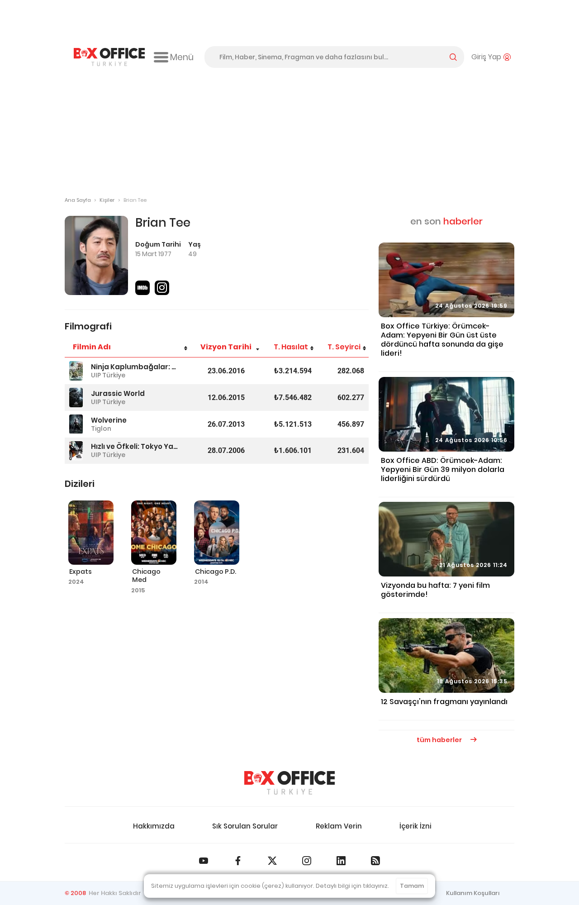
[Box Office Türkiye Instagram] (307, 861)
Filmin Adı (92, 347)
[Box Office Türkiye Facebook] (238, 861)
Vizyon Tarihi (226, 347)
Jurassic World (118, 393)
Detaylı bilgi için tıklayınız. (352, 886)
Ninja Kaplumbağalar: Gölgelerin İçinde (134, 367)
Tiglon (101, 428)
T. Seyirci (344, 347)
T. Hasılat (291, 347)
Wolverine (109, 420)
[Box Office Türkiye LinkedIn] (341, 861)
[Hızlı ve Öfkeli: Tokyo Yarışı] (76, 451)
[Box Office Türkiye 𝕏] (272, 861)
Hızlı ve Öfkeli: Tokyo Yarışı (134, 446)
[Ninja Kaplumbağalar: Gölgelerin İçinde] (76, 371)
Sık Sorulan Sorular (245, 826)
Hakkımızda (154, 826)
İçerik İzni (415, 826)
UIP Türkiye (108, 375)
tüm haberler (440, 739)
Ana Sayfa (78, 200)
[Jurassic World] (76, 397)
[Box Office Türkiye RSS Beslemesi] (375, 861)
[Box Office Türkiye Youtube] (204, 861)
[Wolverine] (76, 424)
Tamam (412, 886)
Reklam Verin (339, 826)
